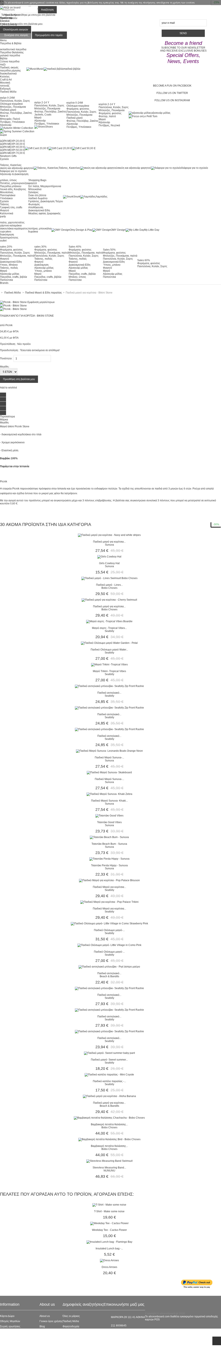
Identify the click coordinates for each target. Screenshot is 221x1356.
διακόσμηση (7, 234)
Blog (42, 1326)
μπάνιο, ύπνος (8, 180)
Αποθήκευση (35, 207)
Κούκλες (5, 76)
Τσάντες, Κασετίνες (11, 165)
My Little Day (151, 229)
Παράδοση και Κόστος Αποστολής (19, 1336)
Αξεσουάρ (5, 124)
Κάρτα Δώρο (7, 1316)
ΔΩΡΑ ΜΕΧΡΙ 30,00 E (12, 143)
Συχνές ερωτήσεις (10, 1326)
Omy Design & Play (81, 229)
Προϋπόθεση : (8, 344)
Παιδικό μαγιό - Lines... (109, 584)
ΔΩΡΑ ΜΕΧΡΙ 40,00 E (12, 146)
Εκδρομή (5, 88)
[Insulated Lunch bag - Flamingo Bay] (109, 1241)
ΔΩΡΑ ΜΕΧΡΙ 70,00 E (12, 153)
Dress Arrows (109, 1267)
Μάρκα (4, 419)
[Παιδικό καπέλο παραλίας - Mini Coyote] (109, 1074)
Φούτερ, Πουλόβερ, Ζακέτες (16, 112)
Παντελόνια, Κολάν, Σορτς (15, 100)
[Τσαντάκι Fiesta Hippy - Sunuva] (109, 858)
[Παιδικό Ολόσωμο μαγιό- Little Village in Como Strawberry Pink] (109, 923)
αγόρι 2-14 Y (41, 102)
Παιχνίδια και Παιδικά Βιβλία (79, 1341)
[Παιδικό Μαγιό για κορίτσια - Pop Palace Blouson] (109, 880)
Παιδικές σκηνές (9, 67)
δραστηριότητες (9, 237)
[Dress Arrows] (109, 1260)
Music (40, 68)
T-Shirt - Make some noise (109, 1211)
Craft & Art (6, 79)
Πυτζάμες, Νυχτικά (109, 125)
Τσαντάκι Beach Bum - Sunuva (109, 843)
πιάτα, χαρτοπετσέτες (12, 222)
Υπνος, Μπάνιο (9, 264)
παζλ (3, 64)
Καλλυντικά (6, 213)
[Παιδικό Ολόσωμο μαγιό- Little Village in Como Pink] (109, 945)
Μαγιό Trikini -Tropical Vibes (109, 671)
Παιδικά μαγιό (8, 109)
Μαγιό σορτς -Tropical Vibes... (109, 628)
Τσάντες (4, 204)
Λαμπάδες (101, 196)
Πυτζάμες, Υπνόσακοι (12, 121)
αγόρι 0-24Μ (7, 97)
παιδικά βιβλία (72, 68)
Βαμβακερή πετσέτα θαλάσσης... (109, 1124)
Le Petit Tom (150, 116)
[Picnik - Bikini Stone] (13, 305)
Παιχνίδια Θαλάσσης (12, 52)
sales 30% (40, 246)
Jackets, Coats (42, 114)
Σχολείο (4, 201)
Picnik (9, 325)
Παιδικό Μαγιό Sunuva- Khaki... (109, 800)
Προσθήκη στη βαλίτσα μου (19, 379)
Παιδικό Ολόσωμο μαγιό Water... (109, 649)
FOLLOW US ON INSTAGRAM (172, 100)
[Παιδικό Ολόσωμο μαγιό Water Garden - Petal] (109, 642)
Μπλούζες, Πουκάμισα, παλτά (17, 255)
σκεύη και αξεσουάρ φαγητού (17, 168)
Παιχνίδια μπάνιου (10, 186)
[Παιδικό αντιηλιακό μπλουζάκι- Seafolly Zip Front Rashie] (109, 686)
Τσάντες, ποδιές (9, 267)
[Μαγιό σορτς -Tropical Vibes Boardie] (109, 621)
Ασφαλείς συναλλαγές (12, 1331)
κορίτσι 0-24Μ (74, 102)
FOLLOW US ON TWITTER (172, 93)
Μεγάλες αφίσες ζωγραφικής (44, 213)
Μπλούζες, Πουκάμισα (13, 106)
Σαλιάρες (33, 192)
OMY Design (118, 229)
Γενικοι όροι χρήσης (51, 1321)
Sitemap (5, 1352)
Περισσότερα (7, 416)
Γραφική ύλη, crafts (11, 207)
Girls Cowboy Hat (109, 563)
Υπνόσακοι (6, 198)
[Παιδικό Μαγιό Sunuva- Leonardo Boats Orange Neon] (109, 750)
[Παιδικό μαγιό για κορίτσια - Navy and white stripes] (109, 535)
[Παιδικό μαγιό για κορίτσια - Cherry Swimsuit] (109, 599)
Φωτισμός (34, 204)
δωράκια (33, 231)
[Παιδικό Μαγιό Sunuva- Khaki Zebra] (109, 794)
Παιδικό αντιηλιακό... (109, 692)
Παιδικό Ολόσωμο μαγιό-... (109, 930)
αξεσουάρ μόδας (160, 112)
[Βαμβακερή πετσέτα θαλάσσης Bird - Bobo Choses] (109, 1139)
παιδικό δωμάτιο (37, 198)
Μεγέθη (4, 422)
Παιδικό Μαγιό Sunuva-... (109, 757)
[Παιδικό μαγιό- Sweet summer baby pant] (109, 1052)
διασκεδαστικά (8, 73)
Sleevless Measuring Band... (109, 1167)
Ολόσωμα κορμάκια (11, 103)
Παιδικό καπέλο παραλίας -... (109, 1081)
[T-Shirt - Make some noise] (109, 1204)
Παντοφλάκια (7, 195)
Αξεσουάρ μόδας (9, 273)
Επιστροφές (7, 1341)
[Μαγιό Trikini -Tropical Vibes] (109, 664)
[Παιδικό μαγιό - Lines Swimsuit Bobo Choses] (109, 578)
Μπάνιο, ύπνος (77, 276)
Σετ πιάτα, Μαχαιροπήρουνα (44, 186)
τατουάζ (4, 85)
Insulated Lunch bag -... (109, 1248)
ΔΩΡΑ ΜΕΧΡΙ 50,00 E (12, 150)
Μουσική (5, 82)
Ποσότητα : (6, 358)
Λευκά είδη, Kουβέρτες (13, 189)
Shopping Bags (37, 180)
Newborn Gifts (8, 156)
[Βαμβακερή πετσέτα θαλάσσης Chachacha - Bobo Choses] (109, 1117)
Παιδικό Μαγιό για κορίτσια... (109, 887)
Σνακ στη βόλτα (37, 195)
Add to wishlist (8, 387)
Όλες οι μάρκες (71, 1316)
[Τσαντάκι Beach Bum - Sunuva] (109, 837)
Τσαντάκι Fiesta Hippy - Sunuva (109, 865)
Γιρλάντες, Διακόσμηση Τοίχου (45, 201)
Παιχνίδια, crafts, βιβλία (13, 276)
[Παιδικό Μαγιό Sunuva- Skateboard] (109, 772)
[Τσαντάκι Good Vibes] (109, 815)
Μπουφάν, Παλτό (10, 118)
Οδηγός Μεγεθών (10, 1321)
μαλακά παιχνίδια (10, 55)
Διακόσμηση (41, 264)
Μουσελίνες (6, 192)
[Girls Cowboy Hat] (109, 556)
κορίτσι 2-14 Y (107, 104)
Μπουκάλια (34, 189)
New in (4, 115)
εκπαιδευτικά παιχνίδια (13, 49)
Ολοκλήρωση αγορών (15, 29)
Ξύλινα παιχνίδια (9, 61)
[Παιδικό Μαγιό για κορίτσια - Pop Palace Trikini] (109, 901)
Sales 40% (75, 246)
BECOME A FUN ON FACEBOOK (172, 85)
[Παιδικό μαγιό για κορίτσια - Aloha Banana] (109, 1096)
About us (44, 1316)
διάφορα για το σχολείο (13, 171)
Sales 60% (143, 260)
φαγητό (32, 183)
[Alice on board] (10, 7)
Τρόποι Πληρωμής (11, 1347)
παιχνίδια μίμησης (10, 70)
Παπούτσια (6, 279)
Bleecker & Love (72, 1336)
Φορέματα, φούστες (77, 108)
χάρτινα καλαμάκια (11, 225)
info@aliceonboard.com (125, 1332)
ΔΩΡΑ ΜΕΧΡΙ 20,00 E (12, 140)
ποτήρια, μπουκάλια (39, 228)
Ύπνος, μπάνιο (43, 270)
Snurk (76, 196)
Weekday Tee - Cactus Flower (109, 1229)
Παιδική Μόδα (71, 1321)
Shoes (49, 126)
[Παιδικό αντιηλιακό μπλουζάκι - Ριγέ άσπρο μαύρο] (109, 966)
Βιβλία (3, 58)
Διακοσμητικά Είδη (39, 210)
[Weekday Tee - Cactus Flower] (109, 1223)
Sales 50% (109, 249)
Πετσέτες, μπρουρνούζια (14, 183)
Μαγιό (37, 117)
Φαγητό (4, 210)
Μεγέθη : (5, 366)
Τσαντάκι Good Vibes (109, 822)
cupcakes (5, 231)
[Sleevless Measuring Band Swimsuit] (109, 1160)
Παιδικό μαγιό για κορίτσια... (109, 541)
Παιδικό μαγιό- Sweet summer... (109, 1059)
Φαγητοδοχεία (71, 1326)
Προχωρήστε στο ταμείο (49, 35)
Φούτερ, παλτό (107, 116)
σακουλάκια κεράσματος (14, 228)
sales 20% (6, 246)
